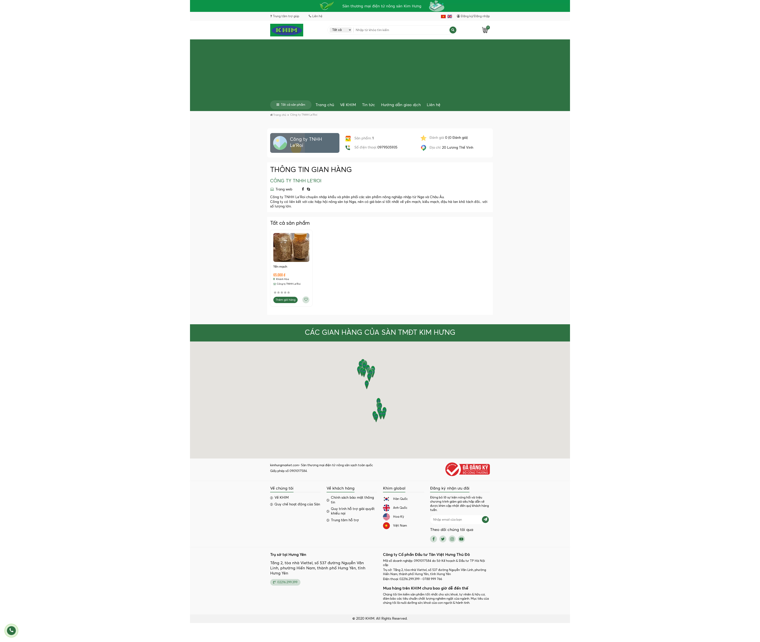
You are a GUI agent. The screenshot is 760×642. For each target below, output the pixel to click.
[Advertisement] (380, 70)
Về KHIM (348, 105)
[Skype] (308, 189)
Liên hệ (433, 105)
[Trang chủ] (286, 30)
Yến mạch (280, 266)
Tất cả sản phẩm (293, 104)
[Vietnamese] (443, 16)
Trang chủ (324, 105)
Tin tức (368, 105)
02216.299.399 (286, 582)
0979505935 (387, 147)
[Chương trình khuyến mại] (380, 6)
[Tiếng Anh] (449, 16)
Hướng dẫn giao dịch (401, 105)
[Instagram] (452, 538)
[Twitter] (442, 538)
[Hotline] (11, 630)
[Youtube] (461, 538)
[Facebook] (303, 189)
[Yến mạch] (291, 247)
